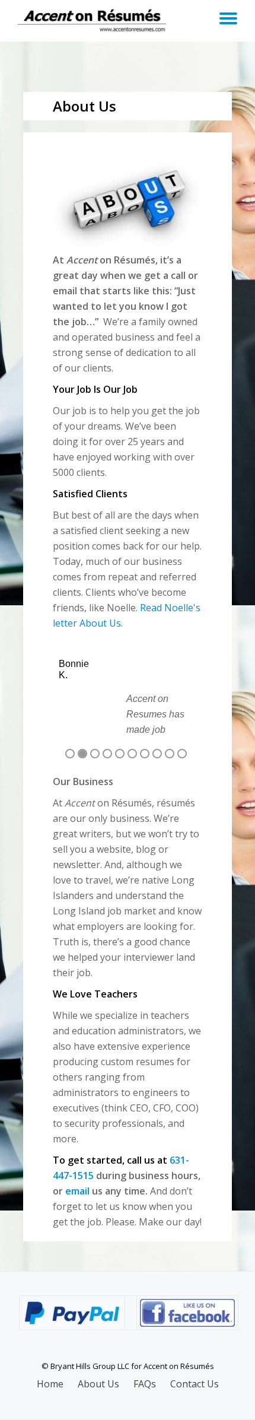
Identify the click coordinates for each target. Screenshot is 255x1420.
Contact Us (194, 1383)
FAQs (144, 1383)
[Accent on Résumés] (94, 21)
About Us (98, 1383)
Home (50, 1383)
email (77, 1190)
